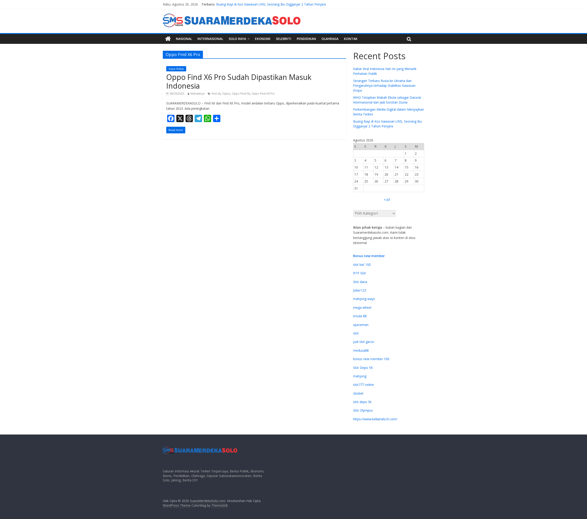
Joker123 (359, 290)
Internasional (210, 38)
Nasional (184, 38)
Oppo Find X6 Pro (263, 93)
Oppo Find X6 (241, 93)
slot (356, 333)
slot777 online (363, 384)
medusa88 (361, 350)
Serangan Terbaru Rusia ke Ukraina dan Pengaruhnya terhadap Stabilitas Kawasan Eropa (384, 86)
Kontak (350, 38)
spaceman (360, 325)
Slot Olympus (363, 410)
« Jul (387, 199)
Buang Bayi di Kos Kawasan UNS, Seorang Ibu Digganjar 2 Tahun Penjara (271, 5)
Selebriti (283, 38)
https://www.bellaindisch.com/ (375, 419)
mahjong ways (364, 299)
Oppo (226, 93)
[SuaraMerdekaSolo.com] (168, 39)
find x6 (216, 93)
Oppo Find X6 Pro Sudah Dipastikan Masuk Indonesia (238, 81)
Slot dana (360, 282)
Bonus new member (369, 256)
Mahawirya (198, 93)
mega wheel (362, 307)
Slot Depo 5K (363, 367)
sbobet (358, 393)
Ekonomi (262, 38)
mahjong (359, 376)
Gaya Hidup (176, 69)
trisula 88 (360, 316)
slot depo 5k (362, 402)
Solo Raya (237, 38)
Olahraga (329, 38)
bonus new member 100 (371, 359)
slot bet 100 (362, 264)
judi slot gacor (363, 341)
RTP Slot (359, 273)
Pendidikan (306, 38)
